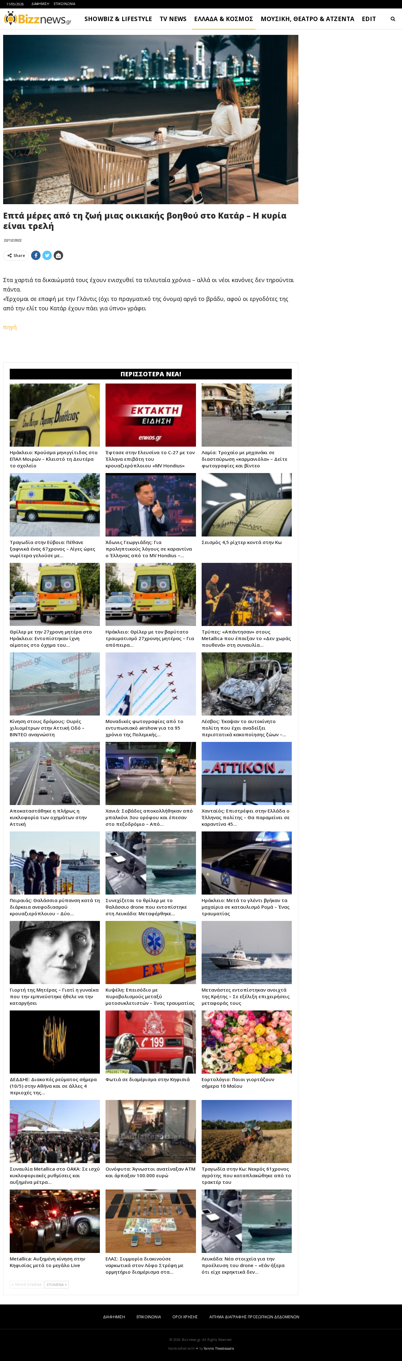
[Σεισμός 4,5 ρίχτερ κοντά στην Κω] (247, 504)
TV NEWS (173, 19)
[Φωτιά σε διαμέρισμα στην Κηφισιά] (151, 1042)
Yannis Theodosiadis (219, 1348)
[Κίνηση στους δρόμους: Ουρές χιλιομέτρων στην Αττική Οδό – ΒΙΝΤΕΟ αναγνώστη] (55, 684)
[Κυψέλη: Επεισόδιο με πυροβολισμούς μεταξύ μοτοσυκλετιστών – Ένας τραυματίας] (151, 952)
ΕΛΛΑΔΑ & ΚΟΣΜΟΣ (223, 19)
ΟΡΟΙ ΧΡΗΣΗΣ (185, 1317)
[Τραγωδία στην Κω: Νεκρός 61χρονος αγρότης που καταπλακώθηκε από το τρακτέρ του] (247, 1131)
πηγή (10, 327)
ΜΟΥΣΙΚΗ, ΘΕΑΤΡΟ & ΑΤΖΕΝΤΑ (307, 19)
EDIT (369, 19)
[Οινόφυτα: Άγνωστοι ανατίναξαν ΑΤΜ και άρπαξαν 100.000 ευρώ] (151, 1131)
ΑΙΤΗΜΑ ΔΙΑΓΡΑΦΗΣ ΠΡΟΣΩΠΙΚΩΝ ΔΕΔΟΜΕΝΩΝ (254, 1317)
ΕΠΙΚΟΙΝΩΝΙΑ (64, 4)
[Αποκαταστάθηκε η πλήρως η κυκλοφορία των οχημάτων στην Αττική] (55, 773)
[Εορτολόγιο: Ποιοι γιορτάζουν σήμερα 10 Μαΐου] (247, 1042)
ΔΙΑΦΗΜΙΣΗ (40, 4)
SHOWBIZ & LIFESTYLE (118, 19)
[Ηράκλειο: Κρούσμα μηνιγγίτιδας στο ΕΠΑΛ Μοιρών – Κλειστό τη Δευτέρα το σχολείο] (55, 415)
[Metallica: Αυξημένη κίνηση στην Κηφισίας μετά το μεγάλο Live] (55, 1221)
